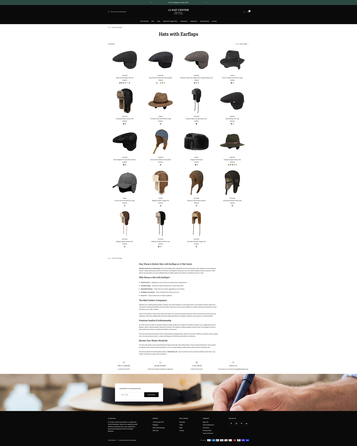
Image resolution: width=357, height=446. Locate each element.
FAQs (180, 428)
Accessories (183, 21)
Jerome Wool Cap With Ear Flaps (125, 200)
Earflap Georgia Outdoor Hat (232, 159)
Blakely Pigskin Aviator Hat (124, 241)
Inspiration (193, 21)
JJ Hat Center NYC (158, 422)
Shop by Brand (204, 21)
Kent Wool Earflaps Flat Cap (124, 78)
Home (109, 27)
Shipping (155, 425)
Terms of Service (208, 433)
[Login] (244, 12)
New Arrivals (144, 21)
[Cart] (248, 12)
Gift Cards (156, 430)
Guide (181, 425)
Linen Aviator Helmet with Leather (160, 159)
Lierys (232, 75)
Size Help (182, 422)
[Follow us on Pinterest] (241, 423)
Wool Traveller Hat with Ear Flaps (232, 78)
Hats (152, 21)
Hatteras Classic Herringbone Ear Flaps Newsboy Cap (196, 78)
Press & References (208, 425)
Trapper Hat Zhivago (196, 159)
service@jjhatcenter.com (240, 369)
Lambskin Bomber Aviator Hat (232, 200)
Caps (158, 21)
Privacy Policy (207, 430)
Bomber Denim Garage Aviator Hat (196, 119)
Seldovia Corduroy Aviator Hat (160, 241)
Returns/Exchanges (159, 428)
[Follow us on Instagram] (236, 423)
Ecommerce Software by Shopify (127, 440)
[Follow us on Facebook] (231, 423)
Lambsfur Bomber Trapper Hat (196, 241)
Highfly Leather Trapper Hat (160, 200)
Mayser (232, 116)
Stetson (124, 75)
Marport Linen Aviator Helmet (196, 200)
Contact (214, 21)
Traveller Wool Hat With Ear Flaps (160, 119)
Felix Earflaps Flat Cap (232, 119)
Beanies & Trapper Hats (170, 21)
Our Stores (206, 428)
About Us (205, 422)
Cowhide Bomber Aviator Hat (125, 119)
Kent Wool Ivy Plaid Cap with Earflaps (160, 78)
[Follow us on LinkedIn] (246, 423)
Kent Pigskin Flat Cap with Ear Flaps (125, 159)
